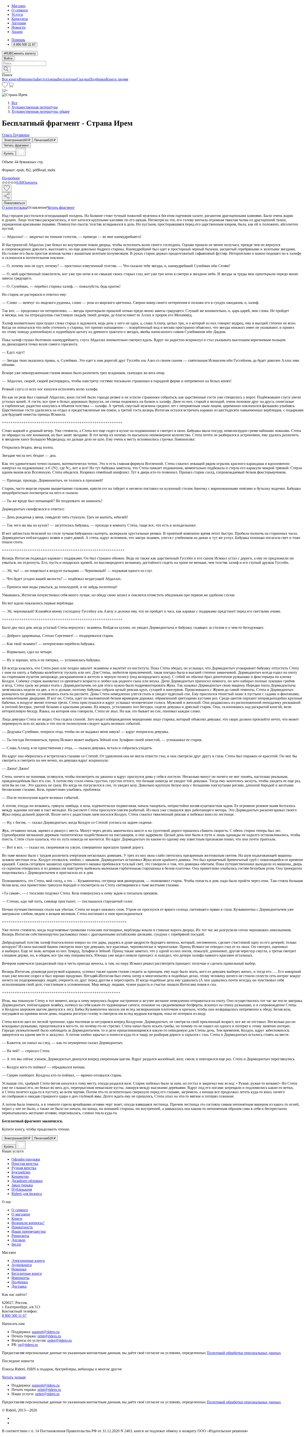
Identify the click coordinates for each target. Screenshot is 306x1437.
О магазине (20, 1214)
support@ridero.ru (46, 1332)
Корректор (20, 1176)
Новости (18, 27)
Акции (17, 32)
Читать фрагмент (16, 145)
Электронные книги (28, 1261)
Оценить (30, 182)
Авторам (18, 23)
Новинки (19, 1269)
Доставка (19, 1286)
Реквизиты (20, 1236)
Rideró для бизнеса (26, 1194)
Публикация (21, 1189)
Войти (8, 58)
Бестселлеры (47, 79)
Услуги (17, 14)
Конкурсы (19, 19)
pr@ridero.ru (28, 1345)
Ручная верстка (23, 1168)
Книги (16, 1218)
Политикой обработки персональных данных (244, 1353)
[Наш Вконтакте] (13, 1418)
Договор (18, 1240)
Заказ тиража (22, 1185)
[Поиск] (6, 69)
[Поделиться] (6, 196)
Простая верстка (24, 1164)
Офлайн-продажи (25, 1159)
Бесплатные (67, 79)
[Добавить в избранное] (6, 188)
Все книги (10, 79)
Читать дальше (14, 1377)
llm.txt (16, 1244)
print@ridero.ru (49, 1336)
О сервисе (19, 10)
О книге (8, 207)
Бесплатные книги (26, 1273)
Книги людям (117, 79)
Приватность (22, 1227)
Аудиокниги (21, 1265)
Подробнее (11, 178)
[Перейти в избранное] (5, 86)
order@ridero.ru (59, 1340)
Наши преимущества (28, 1231)
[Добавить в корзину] (21, 152)
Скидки (83, 79)
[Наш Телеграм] (13, 1423)
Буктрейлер (20, 1172)
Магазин (18, 6)
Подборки (97, 79)
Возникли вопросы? (27, 1223)
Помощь (18, 40)
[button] (153, 69)
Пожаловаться (14, 203)
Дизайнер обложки (27, 1181)
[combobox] (153, 63)
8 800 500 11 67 (14, 1315)
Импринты (28, 79)
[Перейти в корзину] (11, 86)
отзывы (21, 207)
